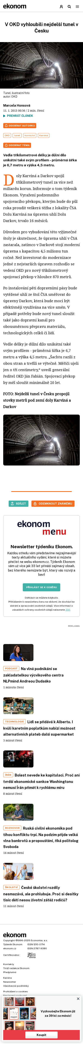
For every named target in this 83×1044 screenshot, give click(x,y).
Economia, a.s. (39, 940)
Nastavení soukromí (15, 995)
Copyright (9, 940)
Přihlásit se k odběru (41, 587)
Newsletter (9, 981)
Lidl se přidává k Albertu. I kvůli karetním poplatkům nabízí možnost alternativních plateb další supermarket (39, 728)
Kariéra (7, 977)
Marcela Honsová (16, 105)
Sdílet (21, 503)
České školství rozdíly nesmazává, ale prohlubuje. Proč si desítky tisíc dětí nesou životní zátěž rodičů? (40, 893)
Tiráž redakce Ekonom (16, 968)
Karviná (43, 135)
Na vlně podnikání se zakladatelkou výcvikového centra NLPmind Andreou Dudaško (33, 675)
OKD (14, 96)
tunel (17, 135)
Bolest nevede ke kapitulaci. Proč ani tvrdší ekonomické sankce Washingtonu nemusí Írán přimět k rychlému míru (41, 781)
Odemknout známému (55, 503)
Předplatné (9, 972)
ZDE (67, 609)
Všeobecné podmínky (16, 985)
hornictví (30, 135)
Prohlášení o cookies (15, 991)
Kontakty (8, 964)
